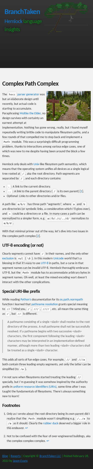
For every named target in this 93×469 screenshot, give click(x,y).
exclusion (8, 258)
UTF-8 (44, 263)
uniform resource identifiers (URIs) (34, 387)
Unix (36, 164)
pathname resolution (44, 304)
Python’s (26, 299)
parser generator (24, 94)
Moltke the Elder (30, 113)
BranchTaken (22, 12)
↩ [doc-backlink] (26, 428)
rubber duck (50, 423)
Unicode (58, 258)
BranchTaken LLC (50, 456)
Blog (5, 456)
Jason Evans (20, 461)
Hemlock (13, 21)
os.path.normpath (71, 299)
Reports (16, 456)
